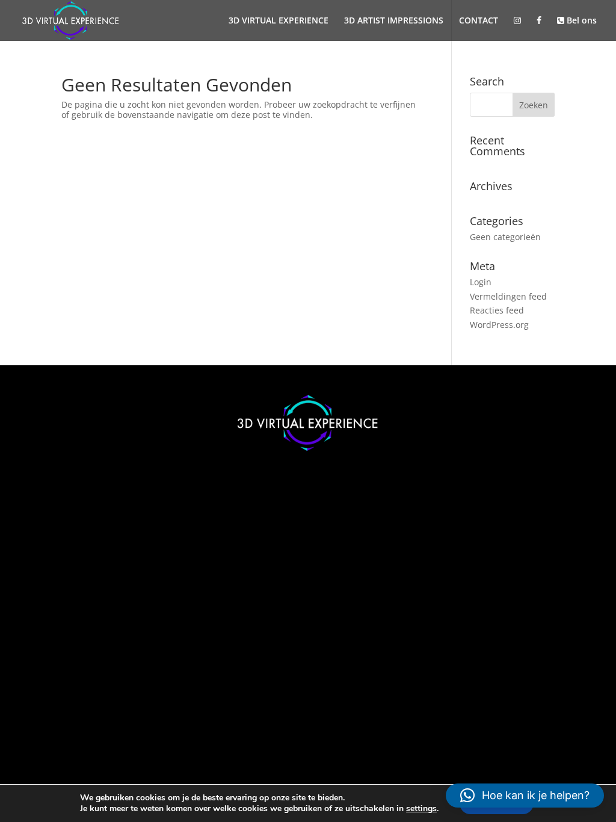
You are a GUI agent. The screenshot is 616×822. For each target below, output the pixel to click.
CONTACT (478, 21)
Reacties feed (497, 310)
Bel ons (580, 21)
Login (480, 282)
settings (421, 808)
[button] (525, 795)
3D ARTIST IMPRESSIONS (393, 21)
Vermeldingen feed (508, 296)
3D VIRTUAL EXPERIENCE (278, 21)
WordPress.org (499, 324)
